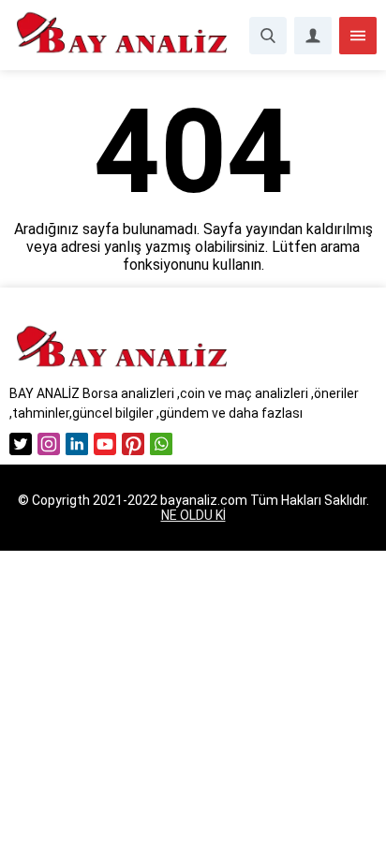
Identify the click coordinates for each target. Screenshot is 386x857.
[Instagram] (48, 444)
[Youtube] (105, 444)
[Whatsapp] (161, 444)
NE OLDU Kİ (193, 515)
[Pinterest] (133, 444)
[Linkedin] (77, 444)
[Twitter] (20, 444)
